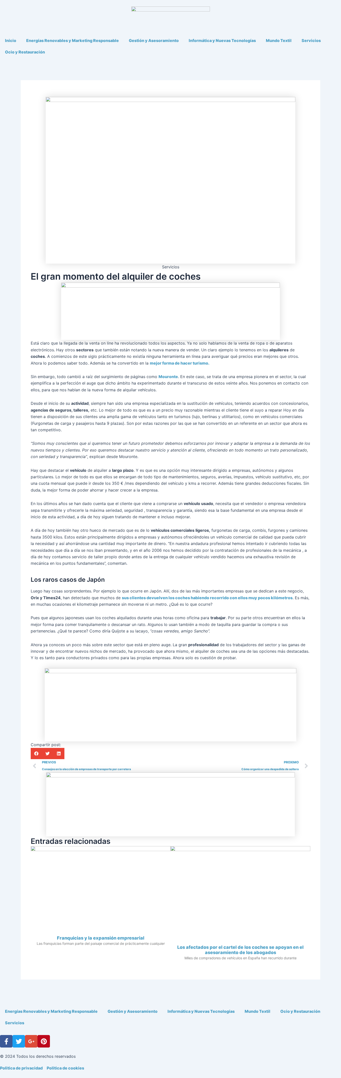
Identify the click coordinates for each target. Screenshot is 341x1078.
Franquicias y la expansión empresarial (100, 938)
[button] (36, 753)
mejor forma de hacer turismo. (179, 363)
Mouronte (168, 376)
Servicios (311, 40)
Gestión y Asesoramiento (154, 40)
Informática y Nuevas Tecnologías (222, 40)
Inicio (10, 40)
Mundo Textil (279, 40)
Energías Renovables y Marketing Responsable (72, 40)
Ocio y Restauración (25, 51)
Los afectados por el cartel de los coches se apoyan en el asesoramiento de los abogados (240, 950)
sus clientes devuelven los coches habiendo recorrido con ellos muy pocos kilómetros (207, 597)
